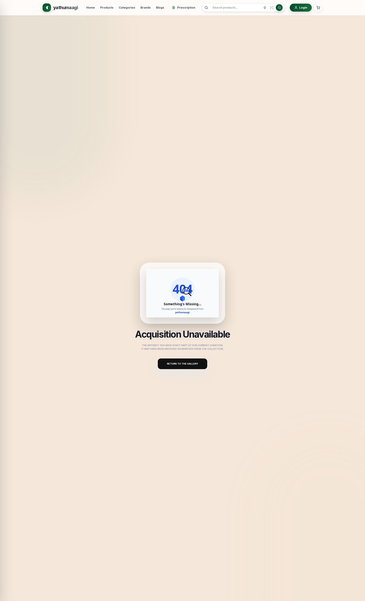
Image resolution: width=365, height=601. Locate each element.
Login (303, 7)
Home (90, 7)
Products (106, 7)
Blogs (160, 7)
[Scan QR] (271, 7)
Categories (127, 7)
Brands (145, 7)
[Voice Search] (264, 7)
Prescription (186, 7)
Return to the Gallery (182, 363)
